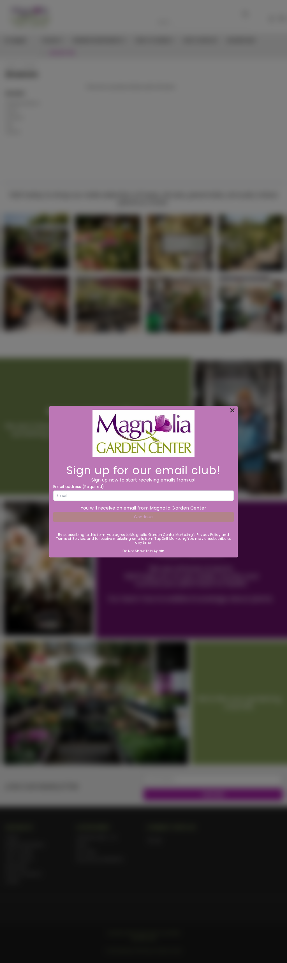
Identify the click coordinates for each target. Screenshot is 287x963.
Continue (143, 517)
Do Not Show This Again (143, 550)
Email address (78, 486)
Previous (278, 945)
